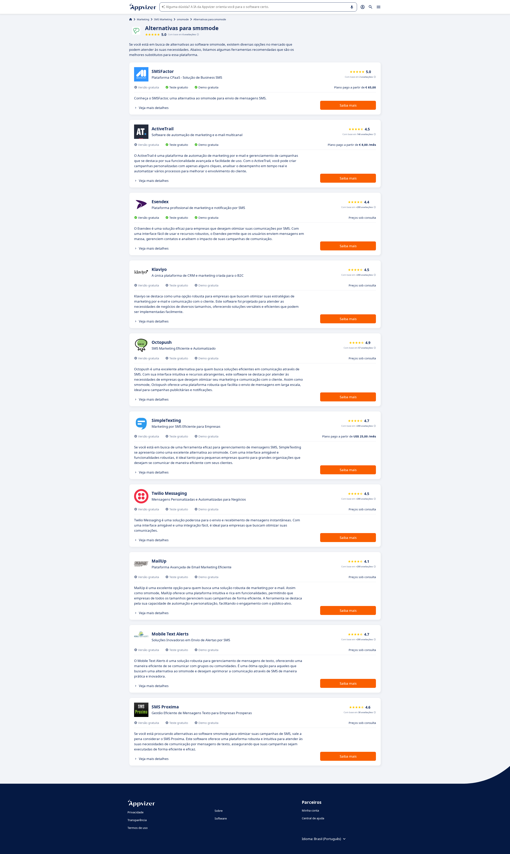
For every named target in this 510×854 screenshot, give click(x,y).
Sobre (219, 811)
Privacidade (135, 812)
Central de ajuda (313, 818)
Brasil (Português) (327, 839)
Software (221, 818)
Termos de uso (138, 828)
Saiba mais (348, 105)
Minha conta (310, 810)
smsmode (183, 19)
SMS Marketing (163, 19)
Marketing (143, 19)
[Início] (130, 19)
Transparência (137, 820)
